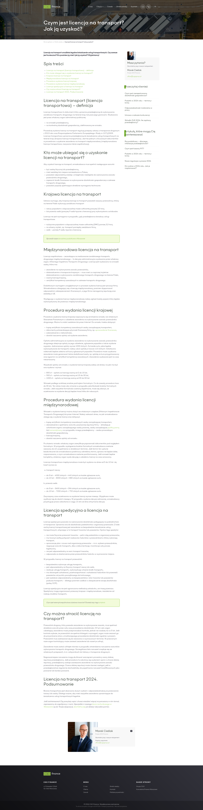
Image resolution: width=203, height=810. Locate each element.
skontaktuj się (79, 707)
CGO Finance (50, 782)
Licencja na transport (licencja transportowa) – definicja (70, 71)
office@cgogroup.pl (134, 76)
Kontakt (134, 7)
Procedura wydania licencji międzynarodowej (65, 84)
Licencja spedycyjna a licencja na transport (64, 87)
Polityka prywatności (117, 792)
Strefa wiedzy (121, 7)
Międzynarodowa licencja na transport (62, 79)
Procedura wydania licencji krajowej (61, 81)
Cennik (110, 7)
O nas (90, 7)
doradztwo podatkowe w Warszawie (71, 239)
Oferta (99, 7)
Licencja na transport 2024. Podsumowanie (64, 92)
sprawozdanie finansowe (105, 330)
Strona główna (48, 42)
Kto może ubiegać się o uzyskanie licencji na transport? (69, 73)
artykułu (102, 602)
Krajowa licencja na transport (58, 76)
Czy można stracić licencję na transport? (63, 89)
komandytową (55, 430)
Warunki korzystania (121, 806)
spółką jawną (113, 428)
